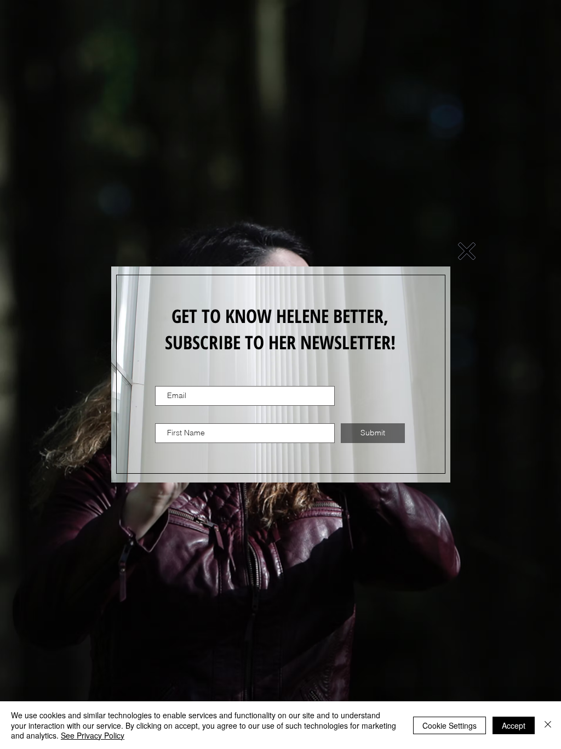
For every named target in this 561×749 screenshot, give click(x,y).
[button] (467, 251)
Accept (513, 725)
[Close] (547, 725)
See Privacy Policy (92, 735)
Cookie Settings (449, 725)
